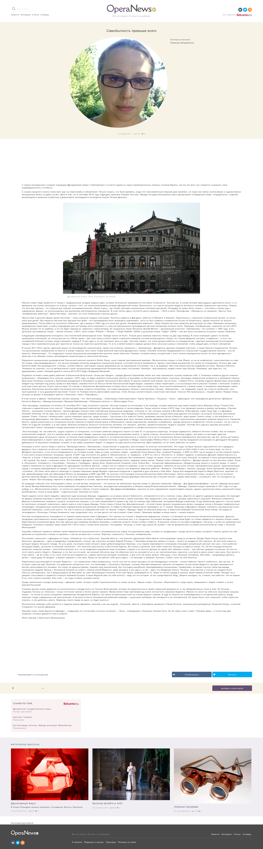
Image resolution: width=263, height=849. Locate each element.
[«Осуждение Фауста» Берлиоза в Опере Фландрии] (49, 774)
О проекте (77, 842)
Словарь (45, 14)
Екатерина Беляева (180, 39)
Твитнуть (232, 674)
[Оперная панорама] (212, 776)
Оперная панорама (186, 806)
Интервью (26, 14)
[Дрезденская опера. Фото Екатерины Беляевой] (131, 248)
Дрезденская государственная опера (32, 708)
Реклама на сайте (127, 842)
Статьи (35, 14)
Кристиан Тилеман (22, 717)
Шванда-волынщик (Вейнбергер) (55, 725)
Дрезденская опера (78, 184)
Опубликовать (192, 674)
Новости (15, 14)
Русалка (33, 725)
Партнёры (111, 842)
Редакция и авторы (94, 842)
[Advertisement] (131, 161)
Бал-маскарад (20, 725)
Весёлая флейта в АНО (107, 803)
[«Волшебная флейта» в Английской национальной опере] (131, 774)
